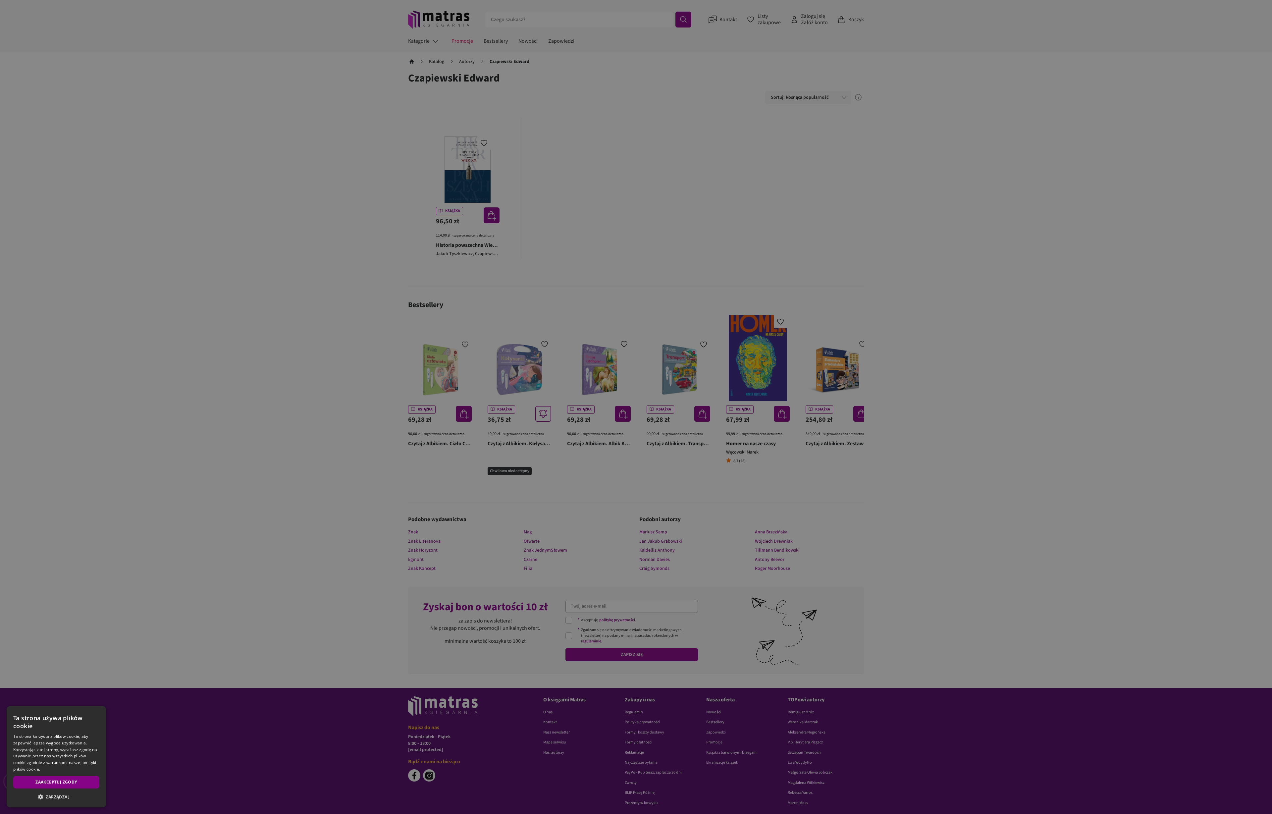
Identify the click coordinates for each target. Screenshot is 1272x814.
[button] (56, 797)
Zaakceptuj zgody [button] (56, 782)
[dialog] (56, 756)
